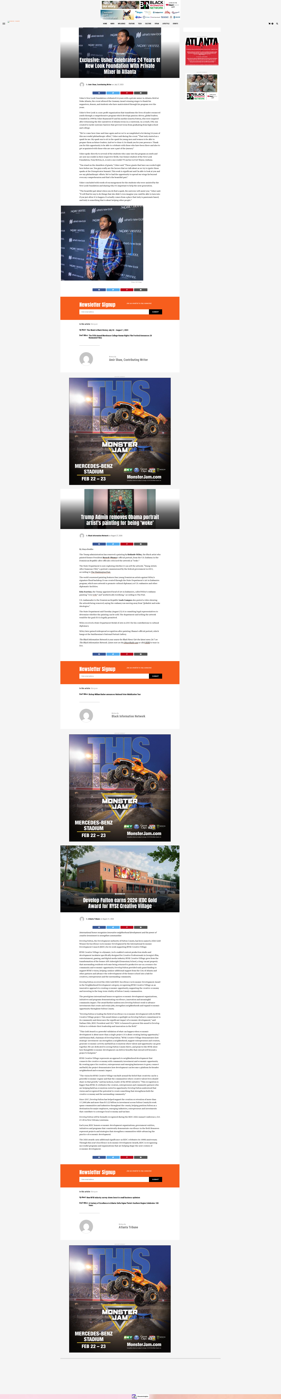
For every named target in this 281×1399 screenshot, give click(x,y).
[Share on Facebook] (99, 93)
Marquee (94, 324)
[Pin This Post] (126, 93)
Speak (157, 24)
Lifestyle (165, 24)
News (112, 24)
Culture (148, 24)
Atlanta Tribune (94, 919)
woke (95, 594)
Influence (121, 24)
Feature (132, 24)
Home (105, 24)
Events (175, 24)
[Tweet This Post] (113, 93)
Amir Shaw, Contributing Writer (100, 85)
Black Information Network (98, 536)
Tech (140, 24)
